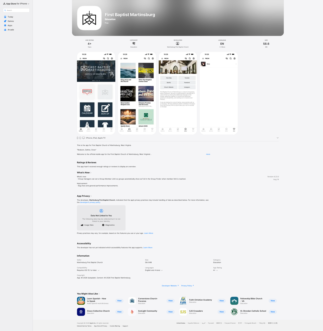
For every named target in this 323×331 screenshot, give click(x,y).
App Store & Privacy (100, 326)
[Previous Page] (74, 306)
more (208, 154)
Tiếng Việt (262, 323)
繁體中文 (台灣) (273, 323)
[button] (16, 17)
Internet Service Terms (84, 326)
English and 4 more (152, 270)
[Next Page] (281, 306)
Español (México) (193, 323)
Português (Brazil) (250, 323)
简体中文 (219, 323)
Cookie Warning (115, 326)
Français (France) (230, 323)
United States (181, 323)
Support (125, 326)
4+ (214, 270)
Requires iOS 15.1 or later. (87, 270)
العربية (203, 323)
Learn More (148, 233)
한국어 (240, 323)
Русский (211, 323)
